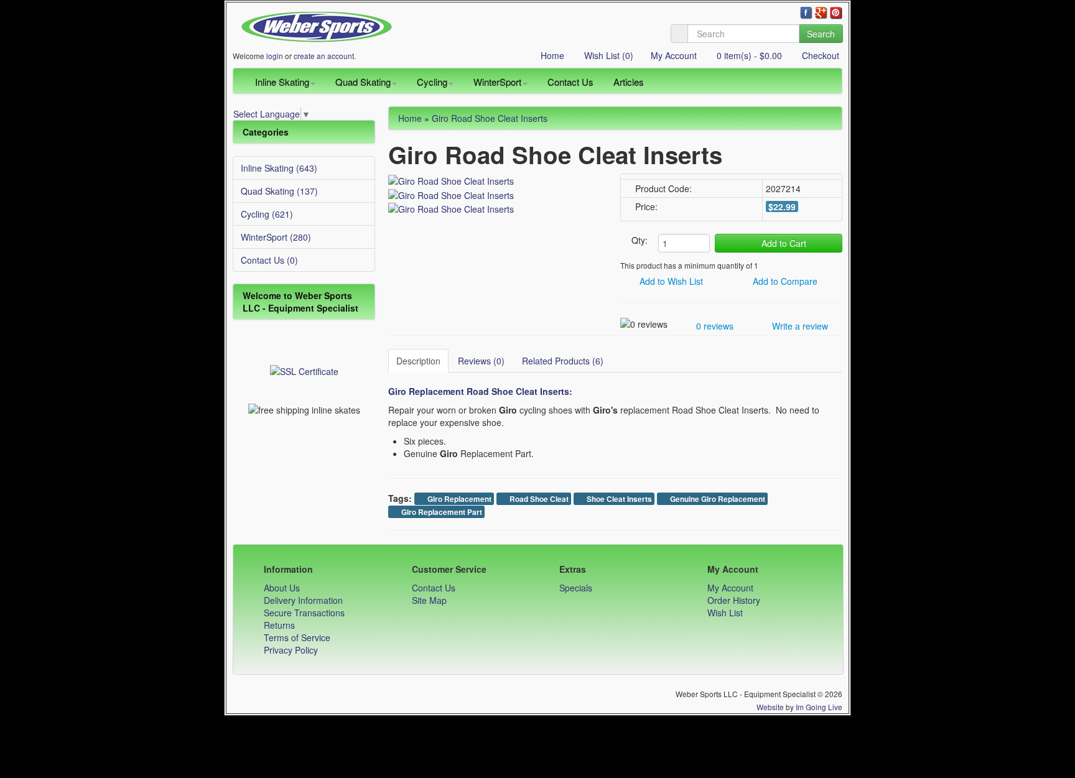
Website (770, 707)
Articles (628, 81)
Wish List (725, 612)
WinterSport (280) (276, 237)
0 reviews (713, 326)
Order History (733, 600)
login (274, 55)
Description (418, 360)
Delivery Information (303, 600)
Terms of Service (297, 637)
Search (821, 33)
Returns (279, 625)
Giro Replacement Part (440, 512)
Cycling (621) (267, 214)
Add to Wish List (670, 281)
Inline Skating (282, 81)
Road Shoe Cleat (538, 499)
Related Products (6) (562, 360)
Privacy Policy (291, 650)
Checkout (819, 55)
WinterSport (497, 81)
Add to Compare (783, 281)
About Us (282, 587)
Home (551, 55)
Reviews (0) (481, 360)
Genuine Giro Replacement (716, 499)
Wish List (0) (607, 55)
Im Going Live (819, 707)
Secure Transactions (304, 612)
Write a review (799, 326)
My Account (674, 55)
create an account (324, 55)
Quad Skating (363, 81)
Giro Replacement (458, 499)
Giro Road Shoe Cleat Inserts (489, 118)
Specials (575, 587)
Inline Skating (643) (279, 168)
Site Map (429, 600)
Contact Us (570, 81)
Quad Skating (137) (279, 191)
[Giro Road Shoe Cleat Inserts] (451, 180)
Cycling (432, 81)
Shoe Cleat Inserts (618, 499)
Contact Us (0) (269, 260)
